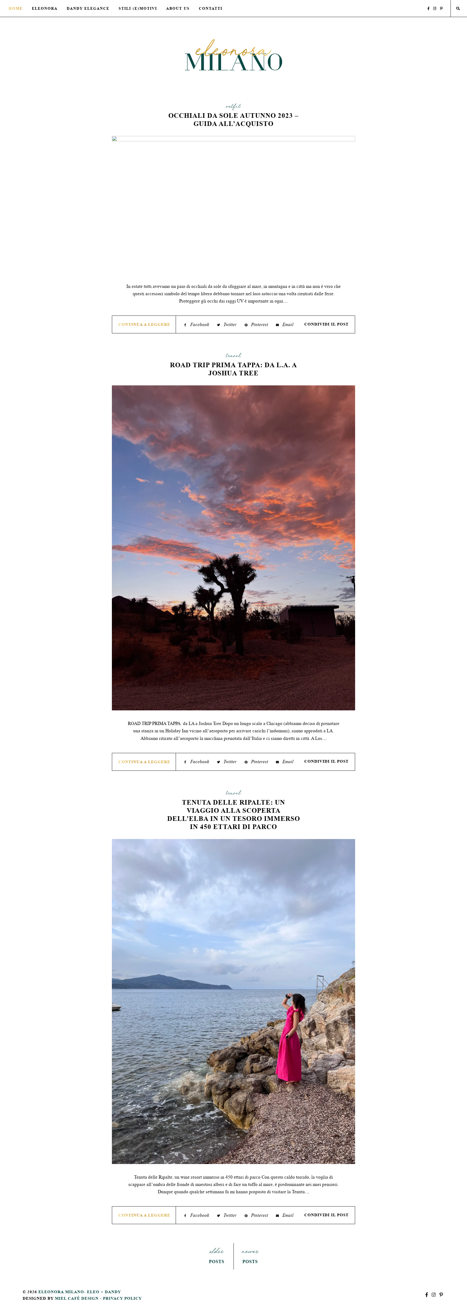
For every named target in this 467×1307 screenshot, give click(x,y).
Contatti (210, 8)
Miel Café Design (77, 1298)
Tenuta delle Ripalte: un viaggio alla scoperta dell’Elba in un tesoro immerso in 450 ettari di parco (233, 814)
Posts (216, 1256)
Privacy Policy (122, 1298)
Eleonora (45, 8)
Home (16, 8)
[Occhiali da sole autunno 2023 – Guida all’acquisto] (233, 205)
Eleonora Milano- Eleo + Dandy (79, 1292)
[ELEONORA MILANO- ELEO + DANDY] (233, 54)
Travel (233, 356)
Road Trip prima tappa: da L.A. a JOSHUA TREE (233, 369)
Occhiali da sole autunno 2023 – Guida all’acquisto (233, 119)
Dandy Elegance (88, 8)
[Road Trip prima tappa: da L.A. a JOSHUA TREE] (233, 548)
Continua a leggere (144, 324)
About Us (178, 8)
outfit (233, 107)
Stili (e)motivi (138, 8)
